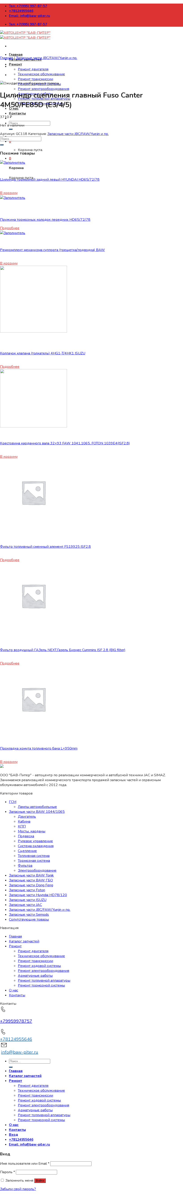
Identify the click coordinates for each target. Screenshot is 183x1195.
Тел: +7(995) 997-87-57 (28, 6)
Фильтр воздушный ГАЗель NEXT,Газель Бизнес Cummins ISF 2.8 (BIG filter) (62, 650)
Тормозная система (34, 860)
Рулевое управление (35, 841)
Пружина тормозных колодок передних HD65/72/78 (45, 219)
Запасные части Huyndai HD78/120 (38, 895)
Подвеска (26, 836)
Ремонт (15, 64)
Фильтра (25, 865)
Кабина (24, 821)
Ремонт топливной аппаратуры (44, 980)
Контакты (17, 113)
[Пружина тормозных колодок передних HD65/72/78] (12, 197)
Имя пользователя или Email (24, 1163)
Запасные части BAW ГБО (31, 880)
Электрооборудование (37, 870)
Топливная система (34, 855)
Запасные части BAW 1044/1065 (37, 811)
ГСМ (12, 801)
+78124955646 (21, 11)
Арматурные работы (35, 975)
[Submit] (10, 129)
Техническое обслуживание (41, 74)
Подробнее (9, 228)
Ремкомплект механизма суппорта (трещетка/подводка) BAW (52, 249)
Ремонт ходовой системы (39, 965)
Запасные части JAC (25, 904)
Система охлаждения (36, 846)
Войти (40, 1180)
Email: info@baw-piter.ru (29, 16)
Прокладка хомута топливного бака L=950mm (38, 748)
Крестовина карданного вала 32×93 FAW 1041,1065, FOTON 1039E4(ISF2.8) (65, 443)
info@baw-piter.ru (19, 1052)
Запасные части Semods (29, 914)
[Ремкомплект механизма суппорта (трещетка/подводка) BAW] (12, 233)
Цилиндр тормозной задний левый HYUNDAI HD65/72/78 (50, 179)
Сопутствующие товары (29, 919)
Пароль (7, 1172)
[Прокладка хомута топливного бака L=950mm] (33, 731)
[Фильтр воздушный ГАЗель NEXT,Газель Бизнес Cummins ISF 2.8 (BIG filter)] (33, 628)
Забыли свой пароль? (18, 1189)
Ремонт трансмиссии (35, 79)
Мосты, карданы (31, 831)
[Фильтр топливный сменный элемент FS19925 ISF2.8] (33, 524)
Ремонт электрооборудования (43, 88)
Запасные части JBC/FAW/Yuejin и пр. (46, 57)
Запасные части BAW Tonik (31, 875)
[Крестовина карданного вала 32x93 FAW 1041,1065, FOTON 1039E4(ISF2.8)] (33, 426)
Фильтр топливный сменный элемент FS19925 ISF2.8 (45, 546)
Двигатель (27, 816)
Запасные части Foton (27, 890)
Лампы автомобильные (37, 806)
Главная (16, 54)
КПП (22, 826)
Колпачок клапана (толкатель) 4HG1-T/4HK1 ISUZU (42, 353)
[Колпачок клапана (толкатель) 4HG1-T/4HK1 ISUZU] (33, 331)
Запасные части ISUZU (27, 899)
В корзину (9, 192)
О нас (13, 990)
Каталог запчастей (24, 941)
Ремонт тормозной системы (41, 985)
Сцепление (27, 850)
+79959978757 (16, 1021)
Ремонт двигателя (33, 69)
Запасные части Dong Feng (31, 885)
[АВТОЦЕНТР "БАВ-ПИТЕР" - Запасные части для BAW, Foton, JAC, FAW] (25, 35)
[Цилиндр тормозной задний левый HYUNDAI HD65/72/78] (12, 162)
